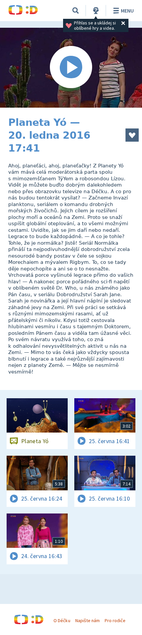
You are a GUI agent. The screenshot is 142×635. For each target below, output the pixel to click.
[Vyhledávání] (76, 10)
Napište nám (87, 620)
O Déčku (61, 620)
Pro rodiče (115, 620)
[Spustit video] (71, 68)
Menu (127, 10)
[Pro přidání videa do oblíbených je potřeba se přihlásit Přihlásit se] (132, 135)
